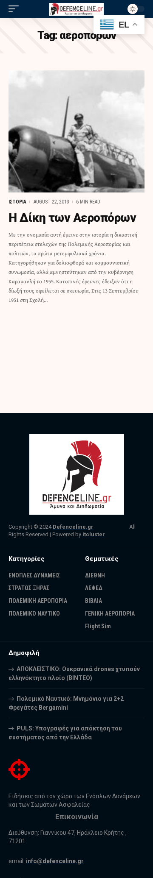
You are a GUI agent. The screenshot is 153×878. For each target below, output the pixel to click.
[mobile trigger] (15, 9)
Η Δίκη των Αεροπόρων (72, 218)
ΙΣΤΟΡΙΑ (17, 202)
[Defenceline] (76, 8)
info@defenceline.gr (55, 861)
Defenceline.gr (73, 527)
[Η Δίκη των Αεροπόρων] (76, 131)
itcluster (93, 534)
